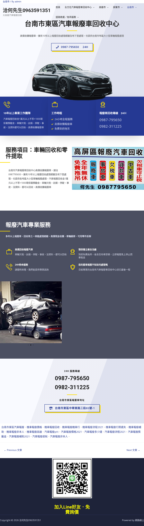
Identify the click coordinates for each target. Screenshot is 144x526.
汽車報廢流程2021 (115, 431)
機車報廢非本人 (15, 431)
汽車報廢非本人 (59, 436)
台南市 (130, 7)
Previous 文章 (13, 450)
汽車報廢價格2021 (71, 431)
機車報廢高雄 (34, 431)
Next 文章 (133, 450)
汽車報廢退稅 (40, 436)
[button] (72, 47)
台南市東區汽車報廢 (12, 427)
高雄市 (102, 7)
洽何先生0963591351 (27, 10)
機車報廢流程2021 (92, 427)
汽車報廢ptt (51, 431)
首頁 (58, 7)
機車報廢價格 (34, 427)
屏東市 (116, 7)
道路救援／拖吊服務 (66, 17)
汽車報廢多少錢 (93, 431)
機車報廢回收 (52, 427)
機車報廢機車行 (71, 427)
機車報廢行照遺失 (116, 427)
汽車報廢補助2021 (19, 436)
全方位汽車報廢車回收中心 (78, 7)
